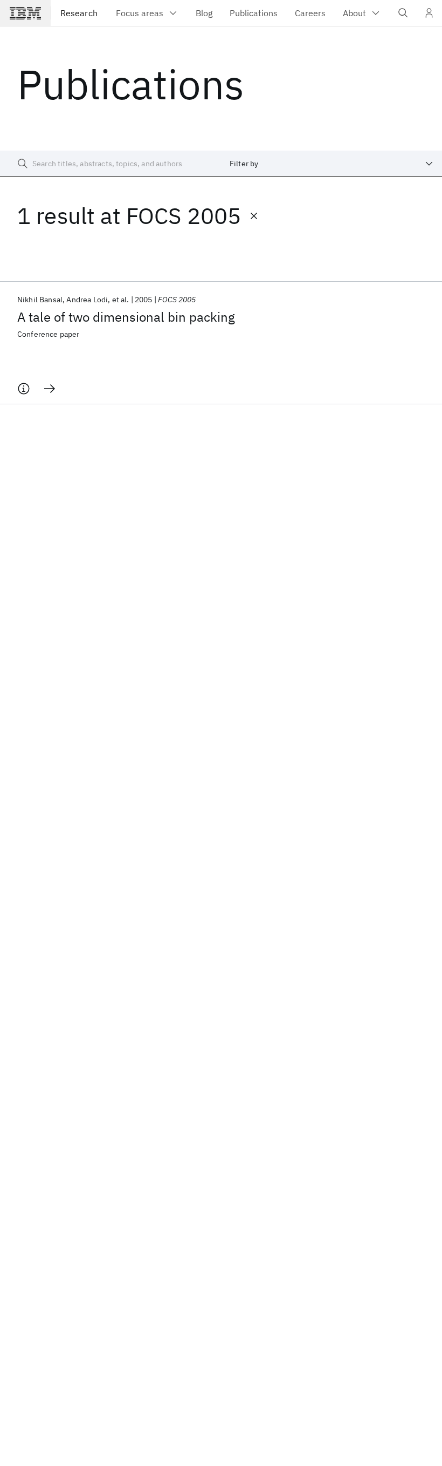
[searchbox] (110, 164)
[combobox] (331, 164)
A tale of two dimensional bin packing (126, 317)
